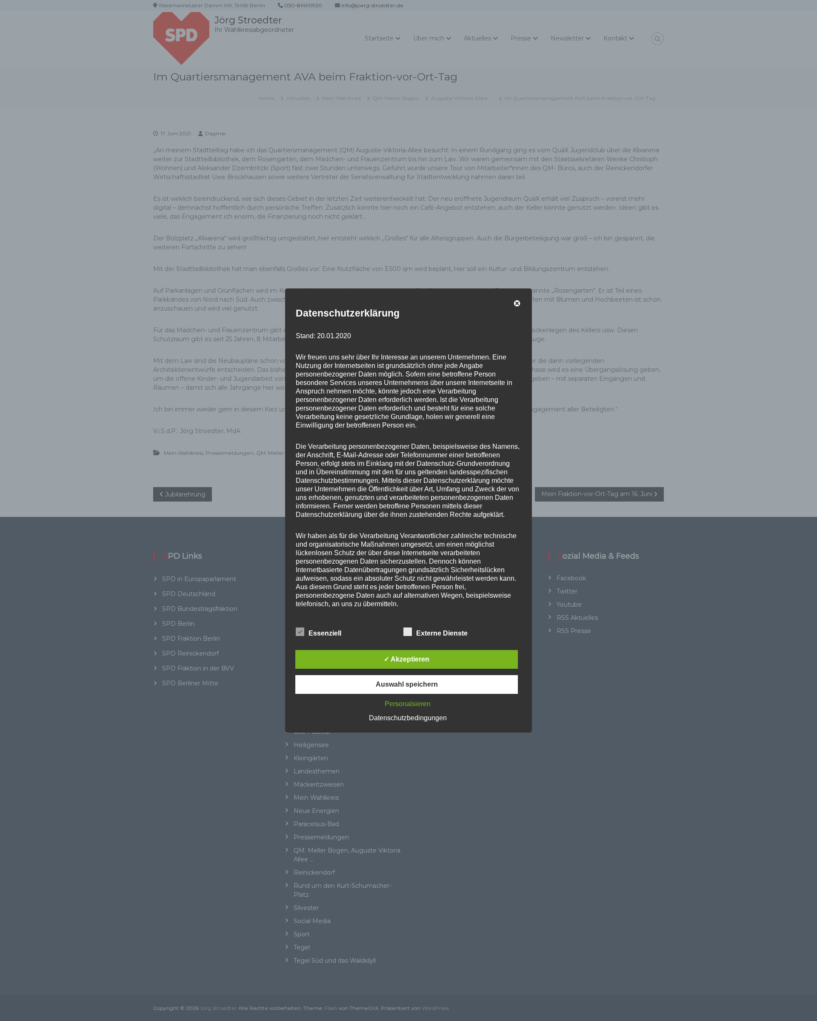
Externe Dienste (442, 633)
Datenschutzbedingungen (408, 718)
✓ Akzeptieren (406, 659)
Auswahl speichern (407, 684)
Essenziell (325, 633)
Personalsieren (408, 703)
